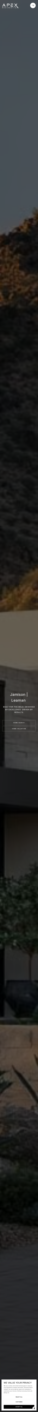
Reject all (19, 1397)
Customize (19, 1402)
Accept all (19, 1406)
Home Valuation (19, 728)
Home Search (19, 722)
